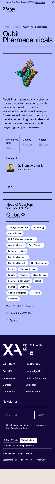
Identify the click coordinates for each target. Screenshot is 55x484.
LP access (31, 384)
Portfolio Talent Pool (36, 378)
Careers (7, 384)
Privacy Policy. (22, 428)
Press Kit (7, 371)
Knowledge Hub (34, 371)
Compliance (9, 391)
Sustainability (9, 378)
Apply (13, 320)
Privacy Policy (26, 460)
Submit (41, 415)
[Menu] (50, 9)
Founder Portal (33, 391)
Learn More (39, 2)
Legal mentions (10, 460)
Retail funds (41, 460)
